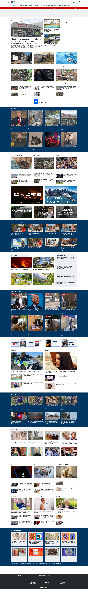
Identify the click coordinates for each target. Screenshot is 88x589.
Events (73, 5)
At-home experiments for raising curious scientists (51, 248)
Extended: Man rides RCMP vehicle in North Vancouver (52, 406)
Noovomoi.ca (62, 582)
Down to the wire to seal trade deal (18, 126)
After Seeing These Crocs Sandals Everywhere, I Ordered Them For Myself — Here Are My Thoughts (51, 558)
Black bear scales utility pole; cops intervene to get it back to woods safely (68, 422)
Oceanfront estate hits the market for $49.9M (20, 285)
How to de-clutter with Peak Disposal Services (35, 248)
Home (22, 2)
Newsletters (25, 5)
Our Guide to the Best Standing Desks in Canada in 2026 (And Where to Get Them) (51, 542)
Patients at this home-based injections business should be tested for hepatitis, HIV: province (47, 484)
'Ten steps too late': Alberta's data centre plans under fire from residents (68, 310)
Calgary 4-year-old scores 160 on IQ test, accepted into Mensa (69, 515)
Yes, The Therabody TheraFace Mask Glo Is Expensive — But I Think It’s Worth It (35, 557)
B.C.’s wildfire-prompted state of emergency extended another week (42, 66)
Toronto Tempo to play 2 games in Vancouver (35, 234)
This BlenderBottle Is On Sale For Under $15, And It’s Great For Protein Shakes (69, 557)
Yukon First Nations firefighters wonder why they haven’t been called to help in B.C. (24, 93)
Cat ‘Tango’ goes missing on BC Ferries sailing (34, 149)
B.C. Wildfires (35, 5)
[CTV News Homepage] (15, 2)
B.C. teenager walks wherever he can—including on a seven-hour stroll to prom (25, 175)
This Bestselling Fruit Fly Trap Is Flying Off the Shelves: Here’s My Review (18, 557)
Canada (30, 2)
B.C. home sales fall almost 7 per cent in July (42, 170)
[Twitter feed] (14, 575)
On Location (60, 571)
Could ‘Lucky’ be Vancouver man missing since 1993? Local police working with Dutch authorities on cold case (69, 443)
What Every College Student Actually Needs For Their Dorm (68, 542)
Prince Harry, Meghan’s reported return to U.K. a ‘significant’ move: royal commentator (51, 458)
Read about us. (58, 563)
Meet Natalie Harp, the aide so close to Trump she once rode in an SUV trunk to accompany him (35, 458)
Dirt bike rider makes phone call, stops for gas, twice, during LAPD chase (68, 333)
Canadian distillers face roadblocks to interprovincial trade (52, 332)
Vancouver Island (54, 5)
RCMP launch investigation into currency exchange (67, 127)
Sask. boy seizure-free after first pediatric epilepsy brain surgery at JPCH (44, 480)
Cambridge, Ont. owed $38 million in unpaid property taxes (52, 310)
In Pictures (40, 2)
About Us (27, 571)
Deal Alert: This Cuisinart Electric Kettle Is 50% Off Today (19, 542)
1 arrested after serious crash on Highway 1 (51, 149)
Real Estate (64, 5)
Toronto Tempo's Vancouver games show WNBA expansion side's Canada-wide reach (69, 175)
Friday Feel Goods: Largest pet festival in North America (67, 149)
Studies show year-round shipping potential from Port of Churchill (25, 516)
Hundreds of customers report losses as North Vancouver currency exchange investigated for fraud (26, 41)
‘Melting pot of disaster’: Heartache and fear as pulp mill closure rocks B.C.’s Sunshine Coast (69, 87)
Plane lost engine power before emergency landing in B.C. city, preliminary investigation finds (50, 44)
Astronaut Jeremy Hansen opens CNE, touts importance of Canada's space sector (20, 512)
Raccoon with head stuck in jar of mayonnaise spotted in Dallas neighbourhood (68, 406)
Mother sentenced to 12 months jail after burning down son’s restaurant (35, 442)
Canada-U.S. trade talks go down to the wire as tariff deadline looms (18, 310)
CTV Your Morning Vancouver (44, 5)
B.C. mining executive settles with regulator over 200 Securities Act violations (47, 93)
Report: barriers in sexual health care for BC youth (69, 248)
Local (26, 2)
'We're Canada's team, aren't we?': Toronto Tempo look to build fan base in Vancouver (25, 87)
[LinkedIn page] (20, 575)
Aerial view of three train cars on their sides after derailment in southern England (35, 406)
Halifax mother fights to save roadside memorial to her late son (18, 332)
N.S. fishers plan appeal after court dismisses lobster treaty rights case (25, 522)
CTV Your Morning (47, 2)
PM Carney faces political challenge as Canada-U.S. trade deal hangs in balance (35, 310)
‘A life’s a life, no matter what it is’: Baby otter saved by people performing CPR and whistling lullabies (21, 171)
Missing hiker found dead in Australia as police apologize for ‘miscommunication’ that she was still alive (19, 458)
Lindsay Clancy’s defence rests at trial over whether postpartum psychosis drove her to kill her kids (60, 372)
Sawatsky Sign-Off (44, 571)
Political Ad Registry (32, 583)
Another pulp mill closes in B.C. (34, 126)
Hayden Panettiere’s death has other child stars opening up (43, 512)
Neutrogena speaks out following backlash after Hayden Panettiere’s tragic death (47, 516)
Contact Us (31, 571)
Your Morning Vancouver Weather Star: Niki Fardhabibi (18, 248)
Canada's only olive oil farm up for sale (41, 285)
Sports (59, 5)
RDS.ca (61, 583)
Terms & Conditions (32, 582)
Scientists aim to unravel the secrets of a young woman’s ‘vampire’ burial (18, 442)
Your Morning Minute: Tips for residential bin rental (17, 234)
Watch (35, 2)
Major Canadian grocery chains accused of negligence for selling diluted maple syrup (51, 442)
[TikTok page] (16, 575)
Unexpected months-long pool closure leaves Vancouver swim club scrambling (51, 30)
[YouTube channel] (18, 575)
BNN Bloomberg (47, 582)
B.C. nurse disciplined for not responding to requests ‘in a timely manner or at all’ (64, 66)
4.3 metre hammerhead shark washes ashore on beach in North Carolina (51, 422)
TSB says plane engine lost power (51, 126)
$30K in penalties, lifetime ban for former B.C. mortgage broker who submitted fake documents (47, 174)
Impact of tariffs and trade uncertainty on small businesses (67, 234)
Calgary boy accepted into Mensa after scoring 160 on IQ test (35, 332)
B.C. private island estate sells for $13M (41, 269)
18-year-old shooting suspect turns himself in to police (69, 93)
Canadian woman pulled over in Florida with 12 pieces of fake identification (17, 422)
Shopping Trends (56, 2)
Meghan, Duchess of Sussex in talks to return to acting (47, 522)
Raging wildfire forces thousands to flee (19, 269)
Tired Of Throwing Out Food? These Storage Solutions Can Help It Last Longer (35, 542)
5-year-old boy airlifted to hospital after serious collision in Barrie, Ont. (25, 371)
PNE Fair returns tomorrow (50, 233)
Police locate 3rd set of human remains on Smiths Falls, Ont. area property (68, 458)
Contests (69, 5)
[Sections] (8, 2)
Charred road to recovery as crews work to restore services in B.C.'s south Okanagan (69, 482)
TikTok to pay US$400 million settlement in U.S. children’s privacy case (20, 480)
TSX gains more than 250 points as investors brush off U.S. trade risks (25, 484)
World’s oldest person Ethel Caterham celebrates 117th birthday (66, 512)
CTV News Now (65, 2)
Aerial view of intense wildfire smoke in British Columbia (35, 422)
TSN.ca (46, 583)
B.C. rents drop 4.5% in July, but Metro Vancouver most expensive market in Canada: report (47, 180)
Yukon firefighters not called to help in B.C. (18, 149)
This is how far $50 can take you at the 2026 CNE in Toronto (69, 521)
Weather (30, 5)
